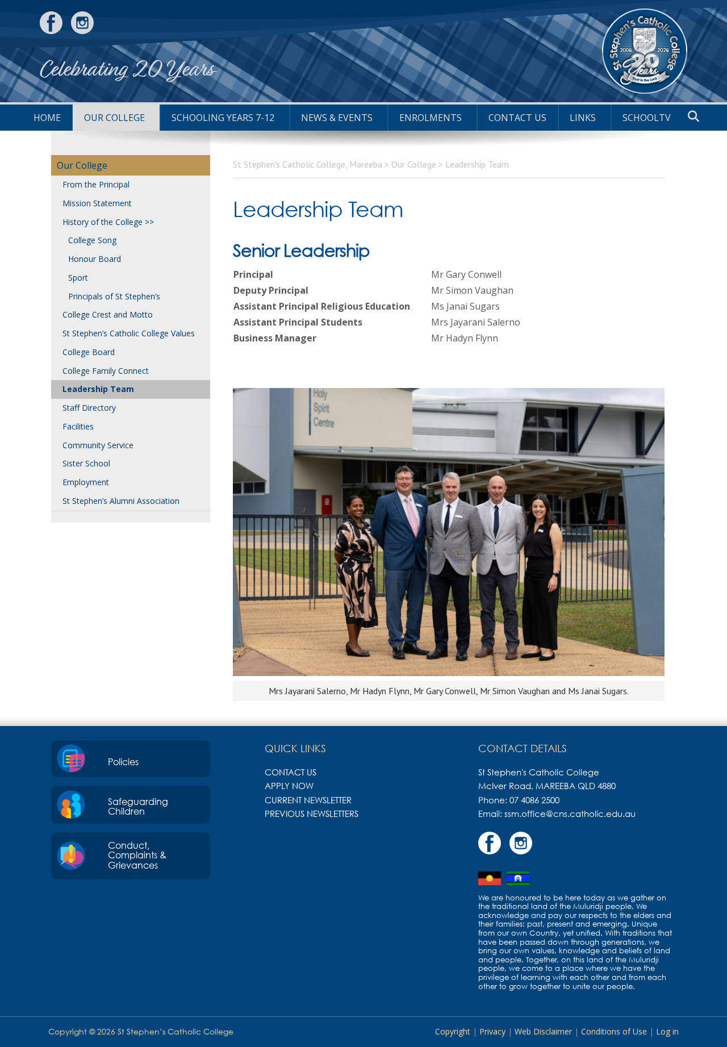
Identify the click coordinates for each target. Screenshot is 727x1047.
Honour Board (94, 258)
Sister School (86, 463)
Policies (123, 761)
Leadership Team (98, 388)
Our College (114, 117)
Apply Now (289, 786)
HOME (47, 117)
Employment (85, 482)
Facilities (78, 426)
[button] (693, 116)
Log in (667, 1031)
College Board (88, 352)
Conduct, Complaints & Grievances (137, 855)
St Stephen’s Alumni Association (120, 500)
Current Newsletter (308, 800)
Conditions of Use (614, 1031)
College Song (92, 240)
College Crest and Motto (107, 314)
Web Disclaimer (543, 1031)
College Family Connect (105, 370)
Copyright (452, 1031)
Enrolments (430, 117)
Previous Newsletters (311, 813)
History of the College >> (108, 221)
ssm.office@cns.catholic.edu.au (570, 813)
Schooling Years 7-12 (223, 117)
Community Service (97, 445)
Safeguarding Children (138, 806)
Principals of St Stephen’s (114, 296)
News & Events (337, 117)
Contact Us (517, 117)
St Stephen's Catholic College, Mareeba (644, 51)
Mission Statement (97, 203)
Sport (78, 277)
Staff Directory (89, 407)
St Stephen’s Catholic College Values (128, 333)
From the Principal (95, 184)
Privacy (492, 1031)
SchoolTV (646, 117)
